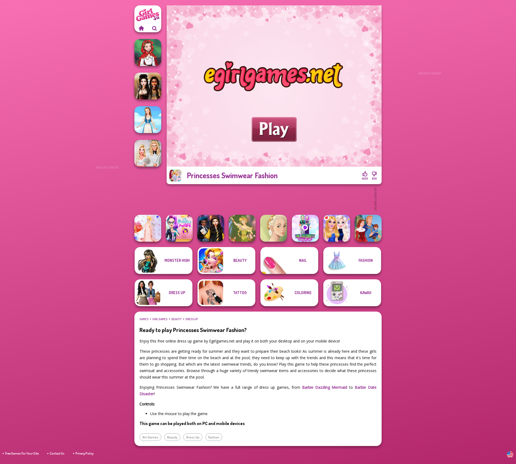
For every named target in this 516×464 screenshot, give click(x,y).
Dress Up (191, 319)
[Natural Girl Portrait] (273, 228)
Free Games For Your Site (22, 453)
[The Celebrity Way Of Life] (305, 228)
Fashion (213, 437)
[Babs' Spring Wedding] (147, 153)
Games (143, 319)
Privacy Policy (85, 453)
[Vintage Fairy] (242, 228)
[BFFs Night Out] (336, 228)
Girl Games (159, 319)
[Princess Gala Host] (147, 228)
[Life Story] (368, 228)
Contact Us (57, 453)
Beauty (176, 319)
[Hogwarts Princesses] (210, 228)
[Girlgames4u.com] (141, 28)
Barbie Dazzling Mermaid (324, 387)
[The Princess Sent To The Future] (179, 228)
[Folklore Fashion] (147, 119)
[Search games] (154, 28)
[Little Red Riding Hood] (147, 52)
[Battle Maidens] (147, 86)
